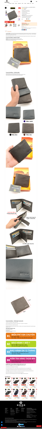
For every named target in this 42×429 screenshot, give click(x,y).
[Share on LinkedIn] (26, 29)
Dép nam (16, 3)
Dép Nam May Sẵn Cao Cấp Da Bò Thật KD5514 (33, 386)
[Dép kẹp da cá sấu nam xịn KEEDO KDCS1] (17, 381)
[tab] (6, 31)
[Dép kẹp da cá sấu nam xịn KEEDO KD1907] (25, 381)
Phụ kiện (25, 3)
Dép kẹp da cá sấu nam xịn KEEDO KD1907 (25, 386)
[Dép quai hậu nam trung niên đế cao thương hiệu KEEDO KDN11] (33, 392)
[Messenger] (2, 422)
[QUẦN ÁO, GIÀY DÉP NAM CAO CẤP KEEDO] (9, 1)
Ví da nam (8, 5)
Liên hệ (33, 3)
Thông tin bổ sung (9, 31)
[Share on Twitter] (23, 29)
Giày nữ (22, 3)
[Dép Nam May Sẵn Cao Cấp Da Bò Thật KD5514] (33, 381)
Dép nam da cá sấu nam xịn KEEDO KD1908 (25, 397)
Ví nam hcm (27, 28)
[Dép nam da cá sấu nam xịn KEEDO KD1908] (25, 392)
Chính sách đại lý (6, 410)
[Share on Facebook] (22, 29)
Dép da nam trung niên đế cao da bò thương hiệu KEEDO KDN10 (17, 397)
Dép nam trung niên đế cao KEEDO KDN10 (9, 397)
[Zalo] (2, 425)
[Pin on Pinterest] (25, 29)
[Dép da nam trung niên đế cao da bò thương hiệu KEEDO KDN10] (17, 392)
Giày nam (13, 3)
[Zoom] (5, 22)
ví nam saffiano (29, 28)
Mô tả (6, 31)
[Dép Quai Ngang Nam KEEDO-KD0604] (9, 381)
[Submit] (31, 1)
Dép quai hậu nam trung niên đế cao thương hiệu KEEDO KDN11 (33, 397)
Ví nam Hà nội (24, 28)
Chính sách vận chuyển (12, 413)
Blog (30, 3)
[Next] (19, 15)
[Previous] (5, 15)
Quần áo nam (19, 3)
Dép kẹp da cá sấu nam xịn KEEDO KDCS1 (17, 386)
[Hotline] (2, 427)
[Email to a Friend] (24, 29)
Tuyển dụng (6, 411)
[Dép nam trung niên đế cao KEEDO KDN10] (9, 392)
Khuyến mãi (28, 3)
